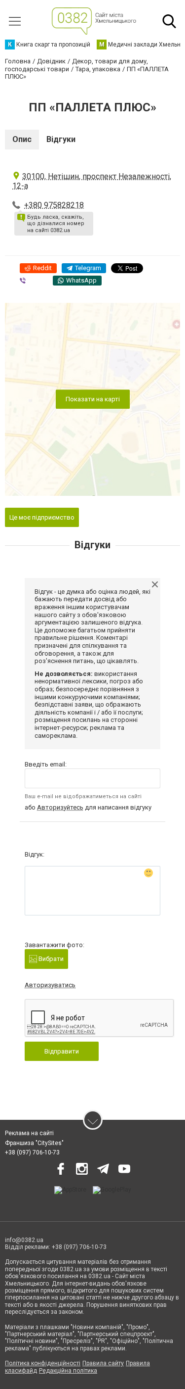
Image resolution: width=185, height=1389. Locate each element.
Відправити (61, 1051)
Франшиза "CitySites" (34, 1143)
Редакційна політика (68, 1370)
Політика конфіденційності (42, 1363)
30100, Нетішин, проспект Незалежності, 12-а (91, 181)
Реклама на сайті (29, 1133)
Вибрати (50, 958)
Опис (22, 139)
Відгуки (60, 139)
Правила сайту (103, 1363)
